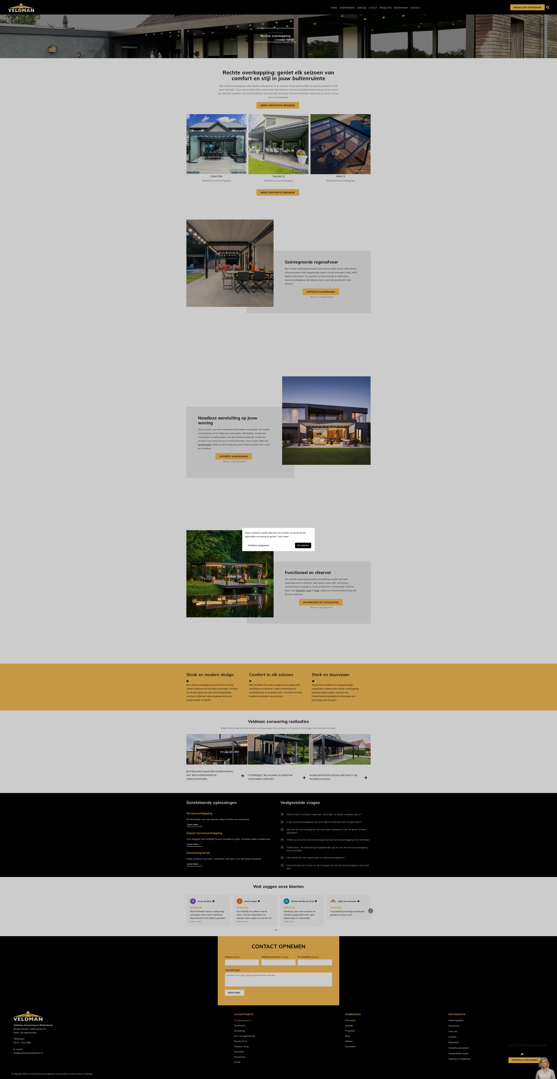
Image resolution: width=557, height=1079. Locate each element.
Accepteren (303, 545)
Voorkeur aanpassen (258, 545)
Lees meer (283, 536)
